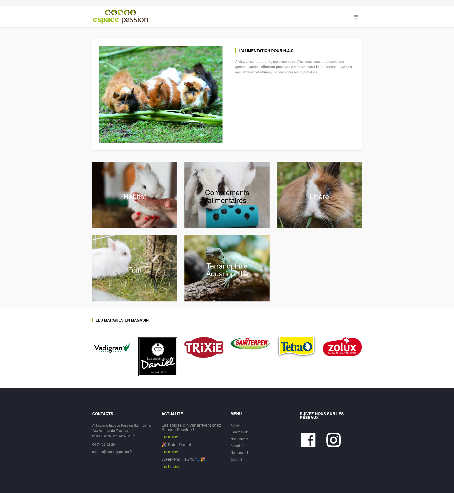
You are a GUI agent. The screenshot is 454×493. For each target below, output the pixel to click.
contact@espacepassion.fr (112, 451)
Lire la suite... (172, 437)
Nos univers (239, 438)
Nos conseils (240, 452)
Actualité (237, 445)
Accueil (236, 425)
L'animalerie (240, 432)
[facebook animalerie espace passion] (313, 440)
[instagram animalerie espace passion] (336, 440)
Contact (236, 459)
